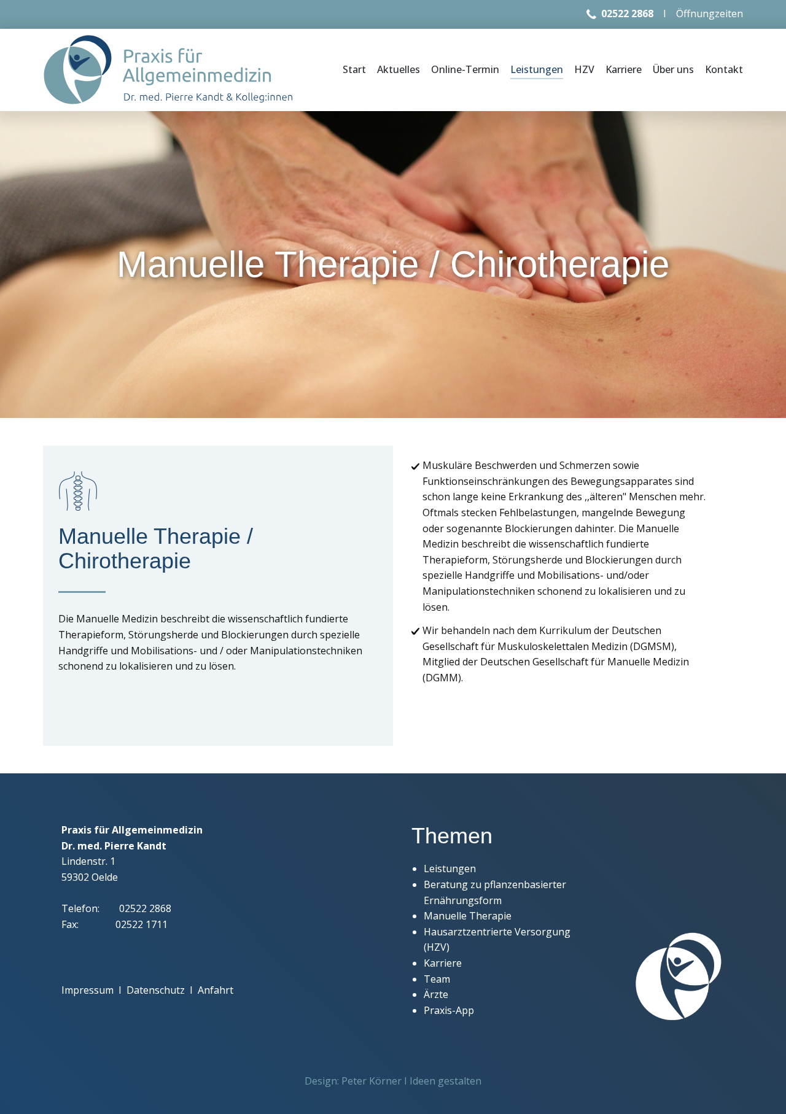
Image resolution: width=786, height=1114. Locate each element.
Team (437, 979)
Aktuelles (398, 69)
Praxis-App (449, 1010)
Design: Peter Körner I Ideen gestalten (393, 1081)
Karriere (623, 69)
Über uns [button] (673, 69)
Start (354, 69)
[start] (168, 70)
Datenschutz (155, 990)
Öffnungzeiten (709, 13)
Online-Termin (465, 69)
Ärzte (436, 994)
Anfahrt (215, 990)
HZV (584, 69)
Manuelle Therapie (468, 916)
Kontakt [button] (724, 69)
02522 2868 (627, 13)
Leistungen (450, 868)
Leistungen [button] (536, 69)
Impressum (87, 990)
